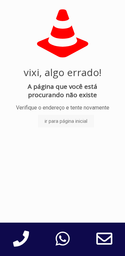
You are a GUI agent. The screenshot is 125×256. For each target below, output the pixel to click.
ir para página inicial (66, 121)
